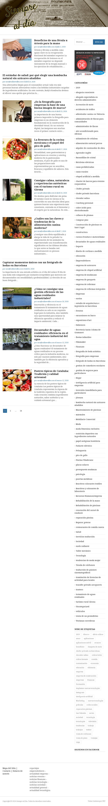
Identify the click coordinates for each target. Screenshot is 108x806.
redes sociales (92, 705)
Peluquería (81, 451)
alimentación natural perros (89, 143)
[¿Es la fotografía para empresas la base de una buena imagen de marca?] (17, 111)
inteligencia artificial (84, 697)
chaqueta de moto (95, 647)
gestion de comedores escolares (90, 366)
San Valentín (81, 713)
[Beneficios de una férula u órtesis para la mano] (17, 50)
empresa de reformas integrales (90, 289)
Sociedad (80, 541)
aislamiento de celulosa (87, 139)
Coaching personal (84, 203)
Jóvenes (79, 398)
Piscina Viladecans (84, 460)
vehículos (80, 611)
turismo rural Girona (85, 602)
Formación (80, 684)
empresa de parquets (85, 280)
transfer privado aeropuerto (89, 585)
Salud (78, 532)
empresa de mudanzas (86, 275)
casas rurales (82, 172)
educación (80, 256)
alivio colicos (98, 634)
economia (95, 663)
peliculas (79, 705)
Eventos (79, 311)
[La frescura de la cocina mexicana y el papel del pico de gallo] (17, 149)
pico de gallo (81, 455)
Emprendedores (83, 261)
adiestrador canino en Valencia (90, 114)
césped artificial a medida (88, 176)
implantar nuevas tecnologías (88, 688)
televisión (92, 721)
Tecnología (81, 556)
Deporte (79, 246)
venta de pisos (81, 738)
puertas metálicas (84, 479)
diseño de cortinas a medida (89, 251)
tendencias (80, 726)
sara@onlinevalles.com (46, 47)
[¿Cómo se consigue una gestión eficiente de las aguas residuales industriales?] (17, 298)
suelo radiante (82, 546)
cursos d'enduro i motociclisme (90, 237)
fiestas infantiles (83, 337)
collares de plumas (84, 215)
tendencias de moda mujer (88, 560)
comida (94, 659)
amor (78, 638)
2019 (78, 88)
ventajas (94, 738)
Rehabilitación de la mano (88, 501)
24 (21, 411)
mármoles (80, 415)
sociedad (79, 717)
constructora (82, 232)
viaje (78, 742)
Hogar (78, 378)
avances (97, 643)
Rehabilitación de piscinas (88, 505)
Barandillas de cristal (86, 158)
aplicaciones (89, 638)
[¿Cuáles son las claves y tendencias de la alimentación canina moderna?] (17, 228)
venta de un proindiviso (87, 616)
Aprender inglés (83, 153)
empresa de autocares (86, 265)
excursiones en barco (86, 315)
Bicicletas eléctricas (85, 162)
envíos (79, 298)
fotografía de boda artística (88, 351)
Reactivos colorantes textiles (89, 484)
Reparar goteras (83, 522)
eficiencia (91, 668)
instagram (80, 692)
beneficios (80, 647)
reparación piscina (84, 518)
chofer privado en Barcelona (88, 651)
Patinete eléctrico (84, 446)
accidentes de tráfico (85, 109)
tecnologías (80, 721)
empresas (80, 680)
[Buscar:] (90, 42)
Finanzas (80, 347)
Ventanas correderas (85, 621)
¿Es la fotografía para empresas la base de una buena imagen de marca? (50, 104)
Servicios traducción (85, 537)
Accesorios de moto (84, 105)
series (91, 713)
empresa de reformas (85, 284)
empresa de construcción (86, 676)
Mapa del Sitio (9, 768)
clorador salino (83, 198)
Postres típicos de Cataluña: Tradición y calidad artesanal (51, 374)
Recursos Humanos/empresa (89, 496)
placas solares (82, 465)
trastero (79, 590)
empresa (79, 672)
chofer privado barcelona (87, 193)
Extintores (80, 325)
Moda (78, 424)
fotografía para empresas (87, 356)
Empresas (80, 294)
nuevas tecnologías (95, 701)
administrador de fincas (87, 126)
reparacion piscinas (84, 709)
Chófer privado (83, 189)
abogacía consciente (85, 92)
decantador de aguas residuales (90, 242)
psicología (80, 474)
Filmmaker (81, 342)
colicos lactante (82, 659)
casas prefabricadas (85, 167)
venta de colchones (83, 734)
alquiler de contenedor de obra (90, 148)
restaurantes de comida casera (90, 527)
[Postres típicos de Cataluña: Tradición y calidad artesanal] (17, 380)
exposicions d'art (83, 320)
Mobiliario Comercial (85, 419)
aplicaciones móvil (83, 643)
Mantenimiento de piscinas (88, 410)
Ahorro (86, 634)
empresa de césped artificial (89, 270)
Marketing (80, 701)
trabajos (79, 730)
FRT (103, 801)
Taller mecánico (83, 551)
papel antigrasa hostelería (88, 441)
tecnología (90, 717)
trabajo (91, 726)
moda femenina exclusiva (87, 429)
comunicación (81, 663)
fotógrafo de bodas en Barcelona (90, 361)
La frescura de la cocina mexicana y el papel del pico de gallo (49, 142)
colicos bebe (97, 655)
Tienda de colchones (85, 565)
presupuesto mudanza (86, 469)
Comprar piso (82, 220)
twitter (89, 730)
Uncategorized (82, 607)
